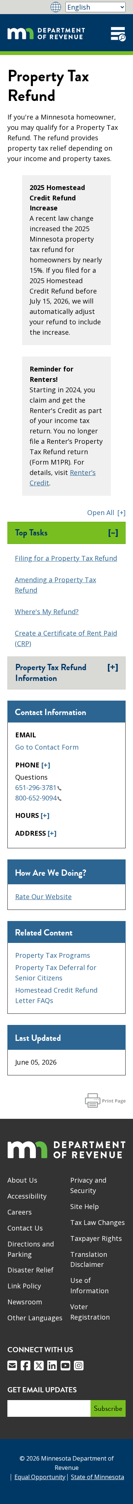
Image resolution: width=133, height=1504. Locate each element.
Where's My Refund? (47, 611)
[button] (106, 512)
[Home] (46, 32)
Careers (19, 1212)
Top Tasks (66, 532)
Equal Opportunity (39, 1477)
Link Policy (24, 1285)
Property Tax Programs (52, 955)
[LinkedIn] (52, 1365)
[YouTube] (65, 1365)
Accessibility (27, 1196)
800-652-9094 (36, 797)
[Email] (12, 1365)
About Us (22, 1180)
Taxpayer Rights (96, 1238)
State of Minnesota (97, 1477)
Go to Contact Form (47, 747)
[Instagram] (78, 1365)
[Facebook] (25, 1365)
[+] (45, 764)
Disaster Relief (30, 1269)
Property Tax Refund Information (66, 673)
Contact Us (25, 1227)
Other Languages (34, 1317)
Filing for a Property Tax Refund (66, 558)
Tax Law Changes (97, 1222)
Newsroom (24, 1301)
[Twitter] (39, 1365)
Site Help (84, 1206)
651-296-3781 (36, 787)
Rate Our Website (43, 896)
